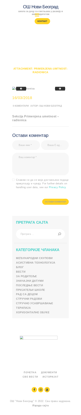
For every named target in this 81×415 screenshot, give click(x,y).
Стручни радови (29, 298)
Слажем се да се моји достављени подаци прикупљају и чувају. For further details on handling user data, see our (42, 183)
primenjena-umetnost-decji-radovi (64, 88)
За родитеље (26, 276)
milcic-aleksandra (20, 88)
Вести (21, 271)
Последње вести (29, 285)
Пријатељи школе (30, 289)
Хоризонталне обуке (32, 312)
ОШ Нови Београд (50, 106)
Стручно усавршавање (34, 303)
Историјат (50, 376)
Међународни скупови (34, 258)
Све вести (30, 376)
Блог (20, 267)
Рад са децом (27, 294)
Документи (49, 372)
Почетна (38, 65)
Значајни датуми (30, 280)
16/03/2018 (22, 98)
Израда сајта (40, 405)
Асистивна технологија (35, 262)
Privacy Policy (57, 187)
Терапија (23, 307)
